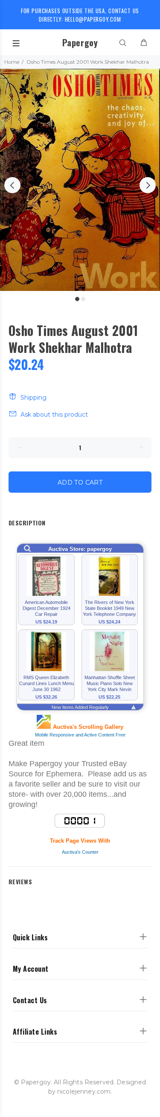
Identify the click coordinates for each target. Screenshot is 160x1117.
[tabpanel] (80, 180)
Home (11, 62)
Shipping (33, 397)
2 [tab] (83, 299)
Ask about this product (54, 414)
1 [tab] (77, 299)
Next (148, 185)
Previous (12, 185)
